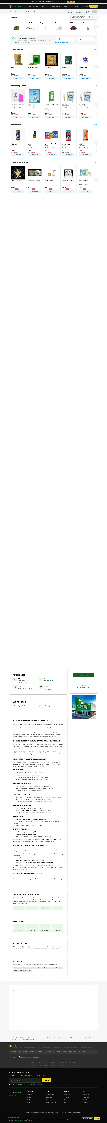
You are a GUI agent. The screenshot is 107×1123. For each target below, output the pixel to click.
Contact (86, 6)
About (23, 6)
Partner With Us (93, 6)
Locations (64, 6)
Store (48, 6)
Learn (71, 6)
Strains (42, 6)
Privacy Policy (18, 1120)
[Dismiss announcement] (98, 1)
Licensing (35, 6)
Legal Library (78, 6)
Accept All (97, 1118)
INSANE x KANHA (56, 6)
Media (29, 6)
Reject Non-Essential (87, 1118)
